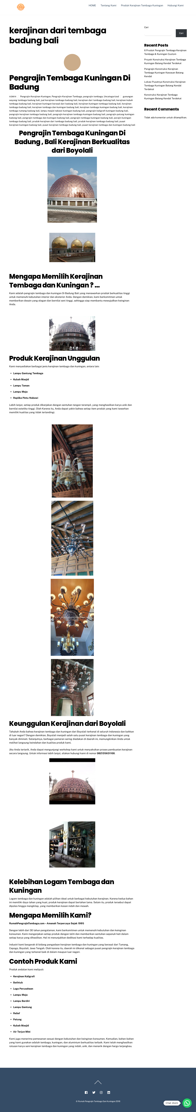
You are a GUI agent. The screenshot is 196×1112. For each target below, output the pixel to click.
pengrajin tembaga (93, 96)
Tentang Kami (108, 5)
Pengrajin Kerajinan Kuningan (35, 96)
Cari (146, 27)
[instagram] (101, 1092)
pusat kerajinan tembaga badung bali (62, 125)
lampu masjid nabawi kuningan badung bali (63, 110)
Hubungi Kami (176, 5)
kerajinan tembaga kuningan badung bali (101, 107)
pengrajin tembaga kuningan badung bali (91, 117)
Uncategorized (111, 96)
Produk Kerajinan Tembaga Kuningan (142, 5)
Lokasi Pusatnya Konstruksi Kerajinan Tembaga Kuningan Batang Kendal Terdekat (165, 86)
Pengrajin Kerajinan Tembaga (67, 96)
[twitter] (94, 1092)
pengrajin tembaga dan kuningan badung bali (46, 117)
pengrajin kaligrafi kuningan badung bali (107, 110)
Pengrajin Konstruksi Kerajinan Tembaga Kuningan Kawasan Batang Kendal (163, 73)
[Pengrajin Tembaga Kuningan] (20, 9)
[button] (187, 1103)
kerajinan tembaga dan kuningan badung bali (55, 107)
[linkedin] (109, 1092)
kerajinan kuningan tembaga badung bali (100, 103)
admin (12, 96)
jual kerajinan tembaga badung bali (59, 100)
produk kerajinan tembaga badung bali (98, 121)
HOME (92, 5)
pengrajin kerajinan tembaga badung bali (30, 114)
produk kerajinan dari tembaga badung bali (54, 121)
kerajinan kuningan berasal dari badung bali (55, 103)
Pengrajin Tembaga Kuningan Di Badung (69, 82)
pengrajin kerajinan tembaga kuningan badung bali (79, 114)
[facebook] (86, 1092)
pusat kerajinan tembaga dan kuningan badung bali (108, 125)
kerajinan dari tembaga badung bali (96, 100)
